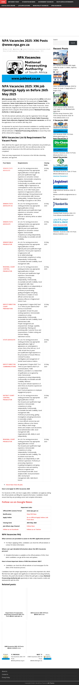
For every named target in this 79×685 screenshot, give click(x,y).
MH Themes (51, 683)
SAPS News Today (13, 2)
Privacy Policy (6, 677)
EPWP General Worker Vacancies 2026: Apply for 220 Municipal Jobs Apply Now (64, 109)
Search (55, 40)
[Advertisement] (39, 22)
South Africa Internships (64, 2)
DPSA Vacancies (56, 5)
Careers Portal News (29, 49)
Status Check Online (8, 5)
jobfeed (17, 49)
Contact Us (5, 674)
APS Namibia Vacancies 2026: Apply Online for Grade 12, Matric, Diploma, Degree (65, 67)
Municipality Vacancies (40, 5)
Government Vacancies (45, 2)
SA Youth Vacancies (12, 51)
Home (3, 2)
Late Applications (24, 5)
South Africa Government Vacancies (29, 51)
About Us (4, 671)
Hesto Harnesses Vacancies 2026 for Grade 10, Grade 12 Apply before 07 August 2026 (64, 88)
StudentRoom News (28, 2)
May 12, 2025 (8, 49)
